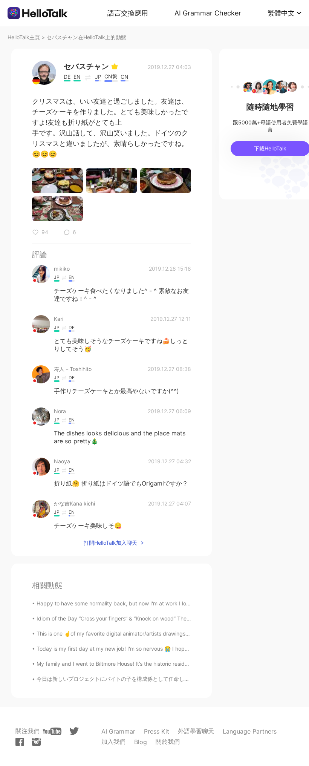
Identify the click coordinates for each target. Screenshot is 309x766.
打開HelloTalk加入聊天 (110, 542)
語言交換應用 (127, 13)
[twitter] (74, 731)
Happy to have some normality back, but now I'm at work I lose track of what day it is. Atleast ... (155, 603)
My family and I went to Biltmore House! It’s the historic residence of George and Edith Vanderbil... (157, 663)
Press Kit (156, 731)
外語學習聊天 (196, 731)
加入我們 (113, 741)
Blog (140, 742)
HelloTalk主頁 (24, 37)
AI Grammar (118, 731)
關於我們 (168, 741)
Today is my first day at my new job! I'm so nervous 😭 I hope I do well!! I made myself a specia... (156, 648)
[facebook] (19, 742)
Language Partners (250, 731)
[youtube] (52, 731)
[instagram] (36, 742)
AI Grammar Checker (207, 13)
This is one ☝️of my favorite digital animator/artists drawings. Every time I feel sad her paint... (151, 633)
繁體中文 (281, 13)
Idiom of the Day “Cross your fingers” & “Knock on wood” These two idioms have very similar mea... (158, 618)
